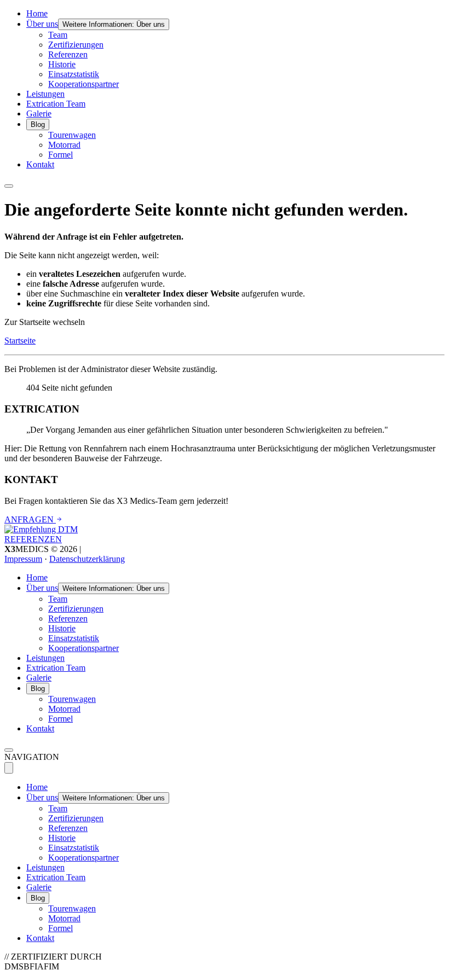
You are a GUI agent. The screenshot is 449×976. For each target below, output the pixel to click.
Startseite (20, 340)
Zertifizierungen (75, 44)
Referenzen (68, 54)
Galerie (38, 113)
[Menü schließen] (8, 768)
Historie (62, 64)
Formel (60, 154)
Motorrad (64, 144)
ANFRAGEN (30, 519)
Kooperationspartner (83, 84)
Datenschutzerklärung (87, 558)
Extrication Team (55, 103)
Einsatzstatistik (73, 74)
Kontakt (40, 164)
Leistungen (45, 93)
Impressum (23, 558)
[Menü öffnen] (8, 186)
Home (37, 13)
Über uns (42, 23)
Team (57, 34)
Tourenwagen (72, 135)
